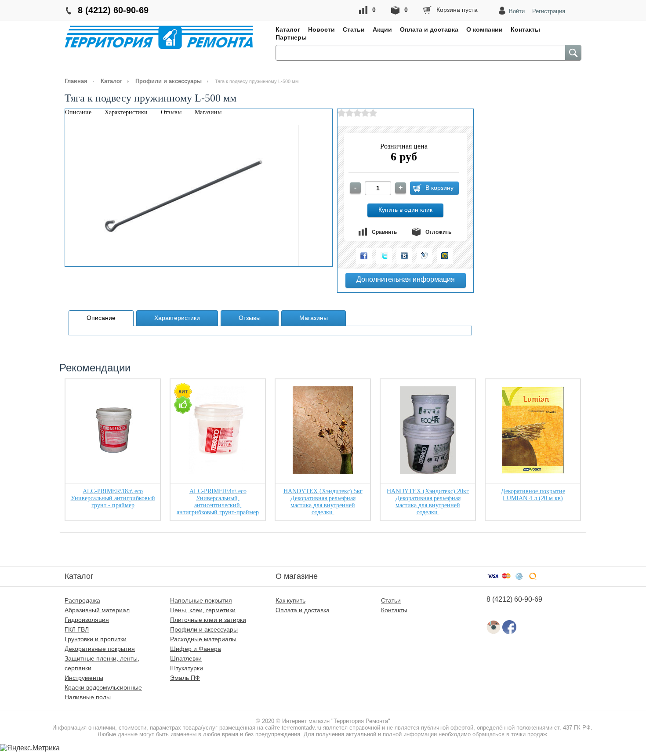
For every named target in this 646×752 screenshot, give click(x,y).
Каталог (288, 29)
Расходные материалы (203, 639)
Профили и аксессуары (168, 81)
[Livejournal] (424, 256)
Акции (382, 29)
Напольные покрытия (201, 600)
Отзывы (171, 112)
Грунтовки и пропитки (96, 639)
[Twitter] (384, 256)
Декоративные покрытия (100, 648)
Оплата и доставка (429, 29)
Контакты (525, 29)
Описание (78, 112)
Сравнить (384, 232)
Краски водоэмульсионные (103, 687)
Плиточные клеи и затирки (208, 619)
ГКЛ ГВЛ (77, 629)
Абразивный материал (97, 610)
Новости (321, 29)
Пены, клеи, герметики (203, 610)
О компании (484, 29)
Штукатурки (186, 668)
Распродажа (82, 600)
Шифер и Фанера (195, 648)
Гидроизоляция (87, 619)
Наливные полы (88, 697)
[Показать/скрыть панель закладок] (351, 254)
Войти (517, 11)
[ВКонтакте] (404, 256)
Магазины (208, 112)
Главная (76, 81)
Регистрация (548, 11)
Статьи (354, 29)
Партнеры (291, 37)
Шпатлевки (186, 658)
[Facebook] (364, 256)
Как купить (290, 600)
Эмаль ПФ (185, 677)
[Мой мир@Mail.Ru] (445, 256)
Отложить (438, 232)
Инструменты (84, 677)
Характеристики (126, 112)
